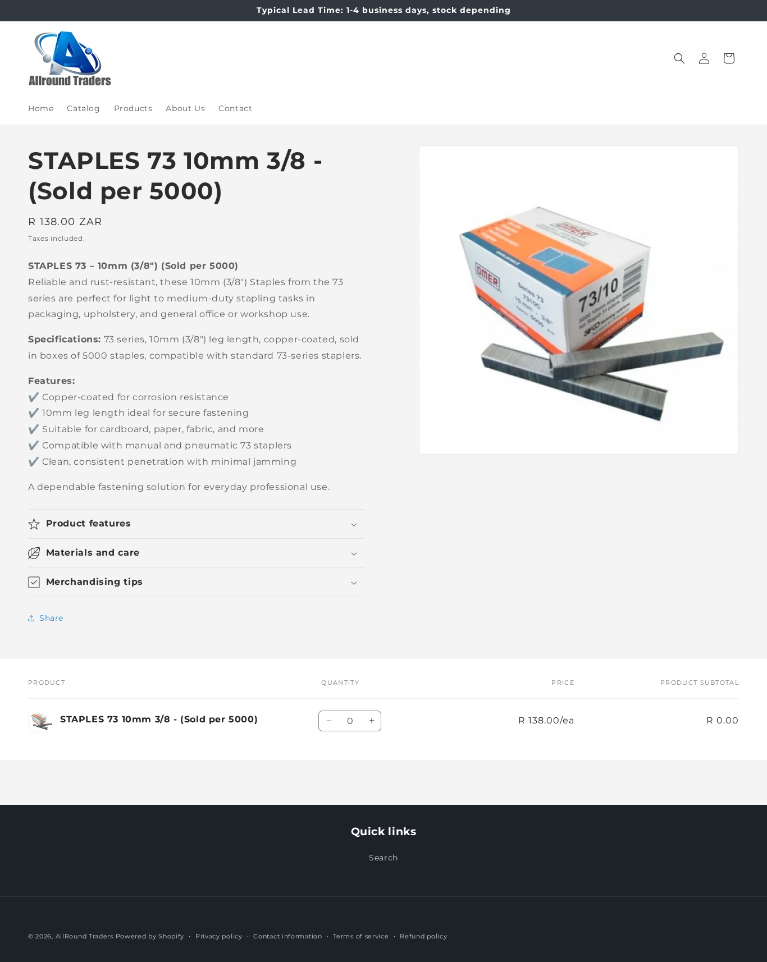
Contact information (287, 936)
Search (383, 858)
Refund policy (423, 936)
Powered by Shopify (150, 936)
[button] (679, 58)
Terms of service (361, 936)
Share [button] (51, 618)
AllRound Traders (84, 936)
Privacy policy (219, 936)
